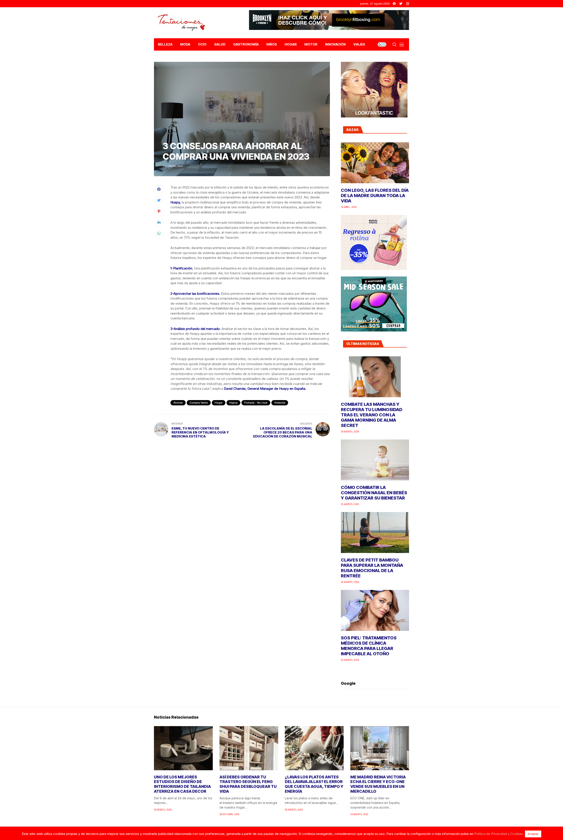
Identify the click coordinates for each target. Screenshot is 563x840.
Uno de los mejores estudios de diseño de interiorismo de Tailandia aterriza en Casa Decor (182, 784)
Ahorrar (178, 402)
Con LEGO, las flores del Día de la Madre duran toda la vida (375, 195)
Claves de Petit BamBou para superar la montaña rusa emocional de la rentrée (372, 567)
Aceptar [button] (533, 834)
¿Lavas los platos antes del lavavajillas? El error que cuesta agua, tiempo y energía (314, 784)
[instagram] (407, 3)
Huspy (175, 202)
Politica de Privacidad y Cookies (498, 834)
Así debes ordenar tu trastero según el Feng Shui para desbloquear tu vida (248, 784)
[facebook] (394, 3)
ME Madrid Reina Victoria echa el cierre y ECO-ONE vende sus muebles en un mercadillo (378, 784)
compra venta (199, 402)
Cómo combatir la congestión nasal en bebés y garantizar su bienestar (374, 493)
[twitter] (400, 3)
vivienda (279, 402)
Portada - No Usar (255, 402)
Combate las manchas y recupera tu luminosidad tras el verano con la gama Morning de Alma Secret (371, 415)
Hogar (219, 402)
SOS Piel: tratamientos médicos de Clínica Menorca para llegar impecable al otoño (369, 645)
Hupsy (233, 402)
